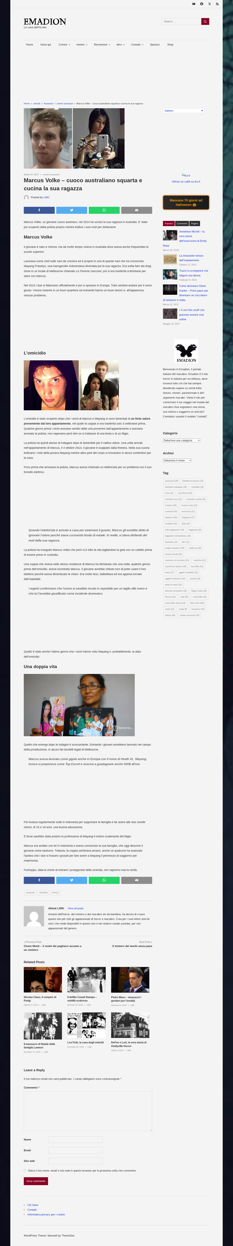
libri (185, 542)
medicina (195, 548)
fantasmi (171, 517)
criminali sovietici (195, 499)
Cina (169, 493)
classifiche (185, 493)
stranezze (197, 609)
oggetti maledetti (188, 572)
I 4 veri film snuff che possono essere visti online (191, 315)
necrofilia (197, 566)
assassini (30, 892)
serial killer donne (175, 603)
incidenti (171, 523)
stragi (183, 609)
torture (170, 615)
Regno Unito (199, 591)
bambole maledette (176, 487)
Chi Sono (32, 1205)
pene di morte (173, 584)
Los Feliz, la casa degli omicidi (85, 1042)
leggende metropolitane (178, 536)
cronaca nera (189, 505)
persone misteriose (176, 591)
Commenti (182, 223)
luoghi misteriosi (174, 548)
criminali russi (173, 499)
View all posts (75, 908)
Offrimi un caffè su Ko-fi (186, 181)
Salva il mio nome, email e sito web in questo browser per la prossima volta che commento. (82, 1170)
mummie (200, 560)
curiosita (171, 511)
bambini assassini (193, 481)
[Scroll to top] (227, 1240)
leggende (195, 530)
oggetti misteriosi (175, 578)
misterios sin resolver (177, 560)
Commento (31, 1087)
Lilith (46, 197)
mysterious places (175, 566)
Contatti (32, 1209)
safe (184, 597)
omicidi (55, 892)
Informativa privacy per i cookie (46, 1214)
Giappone (188, 517)
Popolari (169, 223)
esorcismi (188, 511)
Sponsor (155, 44)
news (169, 572)
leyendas (171, 542)
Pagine (194, 223)
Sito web (29, 1160)
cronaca (171, 505)
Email (27, 1150)
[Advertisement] (116, 71)
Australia (43, 892)
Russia (170, 597)
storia (169, 609)
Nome (27, 1139)
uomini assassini (51, 174)
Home (29, 44)
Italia (185, 523)
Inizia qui (45, 44)
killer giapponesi (174, 530)
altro (119, 44)
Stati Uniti (197, 603)
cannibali (197, 487)
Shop (170, 44)
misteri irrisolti (173, 554)
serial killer (200, 597)
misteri (80, 44)
